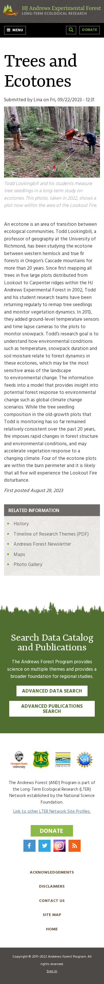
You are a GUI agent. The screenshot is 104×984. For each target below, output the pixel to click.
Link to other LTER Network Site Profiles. (52, 811)
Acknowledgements (52, 872)
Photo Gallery (28, 565)
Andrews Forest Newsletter (42, 544)
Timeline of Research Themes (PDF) (51, 534)
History (21, 524)
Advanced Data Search (52, 691)
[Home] (52, 15)
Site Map (52, 915)
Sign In (52, 971)
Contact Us (52, 901)
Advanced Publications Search (52, 709)
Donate (89, 30)
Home (52, 929)
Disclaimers (52, 886)
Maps (19, 555)
